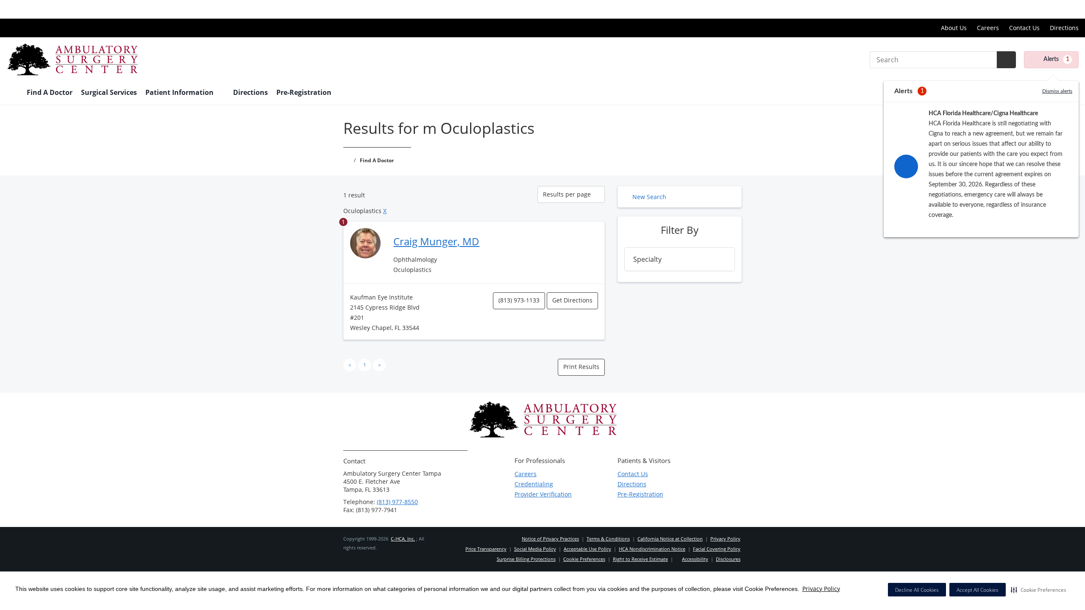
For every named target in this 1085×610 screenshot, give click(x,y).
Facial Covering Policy (716, 549)
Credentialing (534, 484)
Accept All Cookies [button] (978, 589)
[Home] (12, 93)
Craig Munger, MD (436, 241)
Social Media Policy (535, 549)
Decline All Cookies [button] (917, 589)
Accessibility (695, 559)
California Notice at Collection (670, 538)
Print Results (581, 367)
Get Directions (572, 300)
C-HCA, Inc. (403, 538)
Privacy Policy (821, 589)
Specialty (647, 259)
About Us (954, 28)
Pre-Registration (303, 92)
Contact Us (1024, 28)
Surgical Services (109, 92)
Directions (1064, 28)
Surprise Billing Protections (526, 559)
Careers (988, 28)
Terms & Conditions (608, 538)
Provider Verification (543, 494)
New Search (649, 197)
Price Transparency (1051, 9)
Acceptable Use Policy (587, 549)
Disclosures (728, 559)
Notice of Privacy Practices (550, 538)
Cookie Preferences (584, 559)
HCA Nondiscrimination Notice (652, 549)
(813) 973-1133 (519, 300)
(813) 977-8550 (397, 502)
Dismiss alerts (1057, 91)
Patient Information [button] (180, 92)
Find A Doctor (49, 92)
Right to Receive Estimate (640, 559)
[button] (1038, 589)
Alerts (1056, 59)
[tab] (679, 259)
